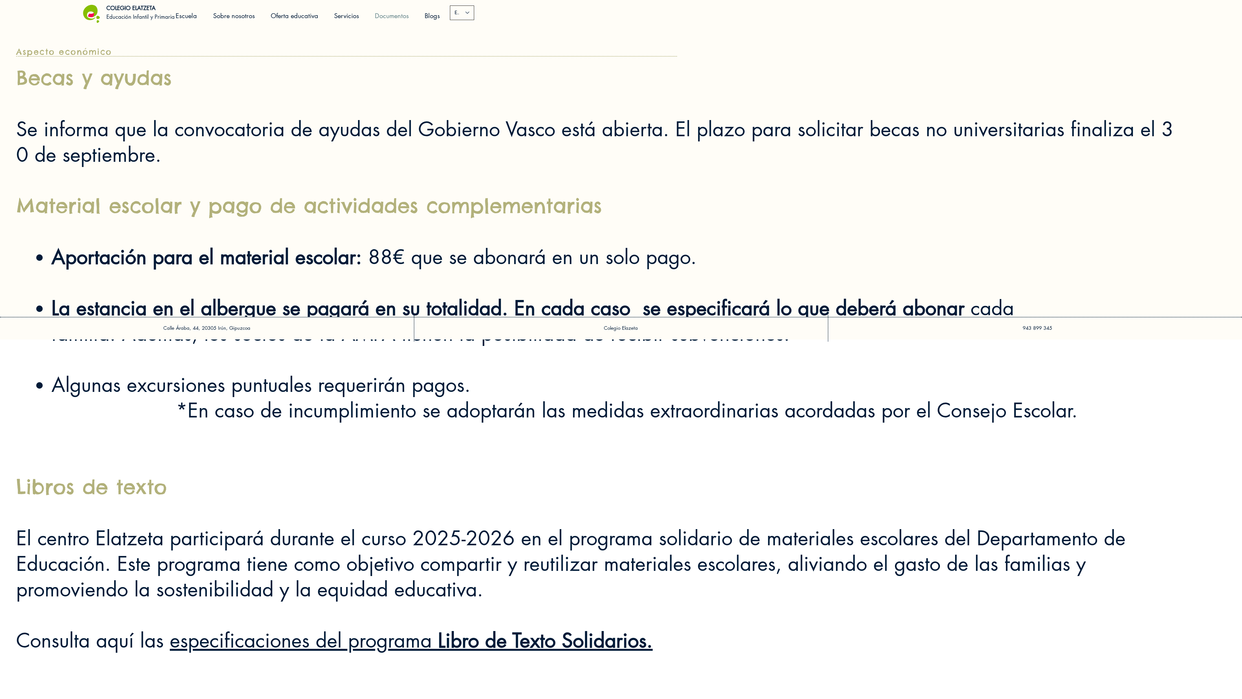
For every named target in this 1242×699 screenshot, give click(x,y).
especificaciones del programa (411, 640)
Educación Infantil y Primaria (140, 16)
